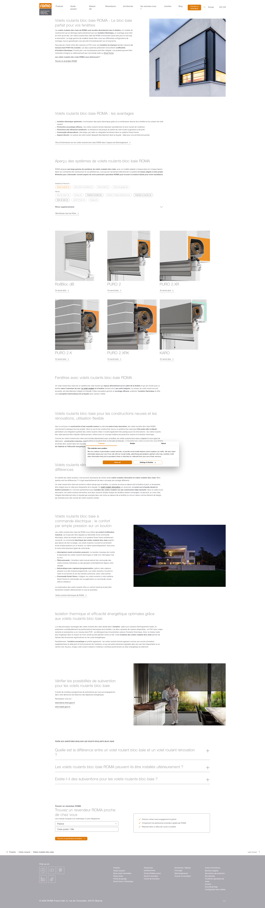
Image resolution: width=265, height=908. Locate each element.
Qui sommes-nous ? (148, 8)
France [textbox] (60, 824)
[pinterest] (60, 870)
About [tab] (163, 443)
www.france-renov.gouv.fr (65, 703)
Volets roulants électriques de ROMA (69, 595)
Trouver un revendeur (194, 8)
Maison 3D (92, 8)
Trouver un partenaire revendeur (69, 839)
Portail (211, 7)
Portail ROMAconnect (152, 873)
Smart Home (109, 53)
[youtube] (51, 870)
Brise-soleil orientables (122, 873)
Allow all (117, 462)
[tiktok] (51, 879)
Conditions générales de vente (214, 880)
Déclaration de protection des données (215, 875)
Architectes (128, 6)
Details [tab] (132, 443)
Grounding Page (211, 887)
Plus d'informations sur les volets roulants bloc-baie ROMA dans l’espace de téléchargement (91, 143)
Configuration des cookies (215, 890)
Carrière (167, 6)
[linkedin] (43, 879)
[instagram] (43, 870)
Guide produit (73, 8)
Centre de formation (152, 879)
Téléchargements (181, 873)
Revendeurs (110, 6)
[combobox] (86, 823)
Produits (59, 6)
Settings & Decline (146, 462)
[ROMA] (45, 9)
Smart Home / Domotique (123, 882)
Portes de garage (120, 879)
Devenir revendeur (151, 876)
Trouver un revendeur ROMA (66, 61)
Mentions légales (211, 871)
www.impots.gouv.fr (62, 707)
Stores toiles (118, 876)
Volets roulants (24, 852)
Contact (208, 884)
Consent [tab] (101, 443)
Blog (180, 6)
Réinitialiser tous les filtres (65, 213)
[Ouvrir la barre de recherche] (204, 7)
